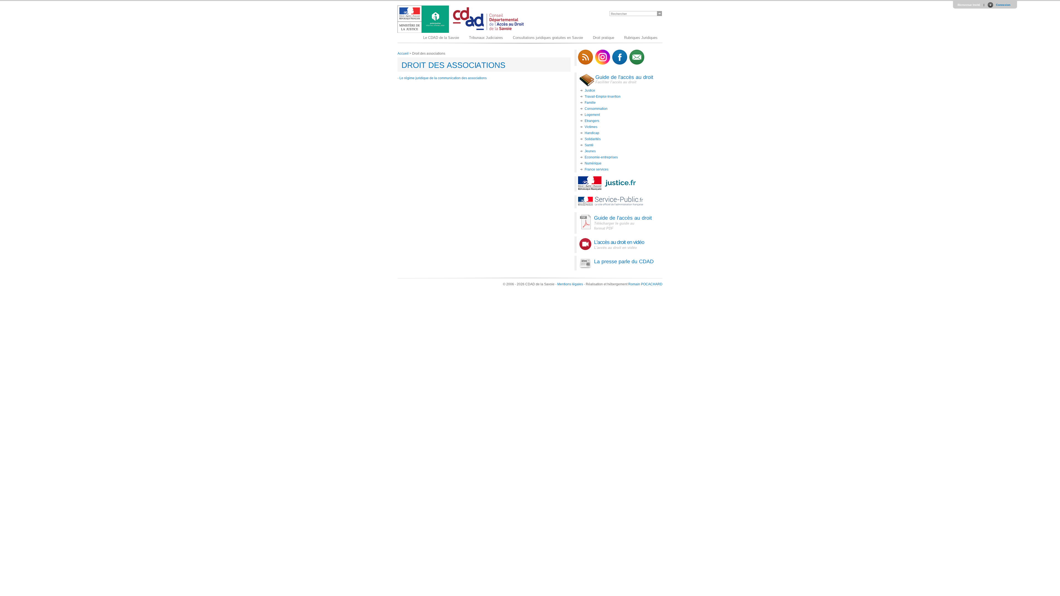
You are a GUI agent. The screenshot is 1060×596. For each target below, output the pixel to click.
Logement (592, 115)
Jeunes (590, 151)
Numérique (593, 163)
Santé (589, 145)
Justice (590, 90)
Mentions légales (570, 284)
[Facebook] (619, 63)
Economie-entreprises (601, 157)
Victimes (591, 127)
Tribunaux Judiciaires (486, 38)
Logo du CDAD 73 (462, 19)
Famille (590, 103)
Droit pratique (603, 38)
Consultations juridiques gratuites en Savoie (548, 38)
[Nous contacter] (636, 63)
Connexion (1003, 4)
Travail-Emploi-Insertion (603, 97)
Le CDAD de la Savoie (441, 38)
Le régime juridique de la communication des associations (443, 78)
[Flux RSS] (585, 63)
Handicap (592, 133)
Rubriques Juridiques (641, 38)
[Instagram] (602, 63)
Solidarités (593, 139)
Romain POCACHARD (645, 284)
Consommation (596, 109)
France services (596, 169)
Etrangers (592, 121)
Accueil (403, 53)
